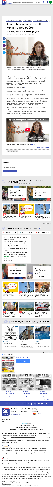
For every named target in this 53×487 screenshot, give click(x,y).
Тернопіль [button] (9, 3)
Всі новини (16, 2)
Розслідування (29, 2)
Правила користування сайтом (26, 425)
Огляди (29, 20)
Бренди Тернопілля (11, 232)
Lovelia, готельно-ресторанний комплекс (25, 340)
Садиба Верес (39, 339)
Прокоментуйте (43, 148)
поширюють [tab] (25, 183)
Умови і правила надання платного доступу (26, 427)
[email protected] (6, 484)
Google (33, 144)
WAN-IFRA (4, 438)
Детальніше (13, 411)
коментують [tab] (25, 180)
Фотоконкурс (37, 2)
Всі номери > (47, 399)
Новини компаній (6, 419)
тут (25, 87)
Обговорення (22, 2)
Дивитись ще (47, 223)
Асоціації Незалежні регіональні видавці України (23, 437)
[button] (40, 228)
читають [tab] (38, 180)
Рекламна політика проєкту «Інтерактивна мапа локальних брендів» (26, 429)
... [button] (41, 2)
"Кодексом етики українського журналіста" (28, 433)
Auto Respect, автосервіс (9, 339)
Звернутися (24, 411)
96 (33, 34)
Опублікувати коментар (10, 171)
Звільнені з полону (42, 20)
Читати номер (23, 361)
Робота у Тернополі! (15, 20)
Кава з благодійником (12, 151)
